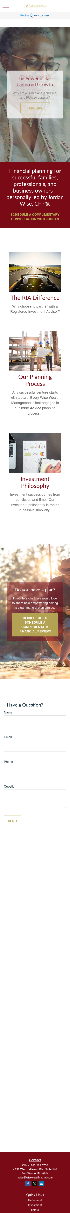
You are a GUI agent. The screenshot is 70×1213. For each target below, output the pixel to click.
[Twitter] (34, 1183)
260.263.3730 (39, 1165)
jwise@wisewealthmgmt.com (35, 1177)
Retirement (35, 1200)
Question (10, 786)
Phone (8, 761)
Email (8, 737)
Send (12, 821)
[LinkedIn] (41, 1183)
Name (8, 712)
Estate (35, 1210)
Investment (35, 1205)
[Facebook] (28, 1183)
